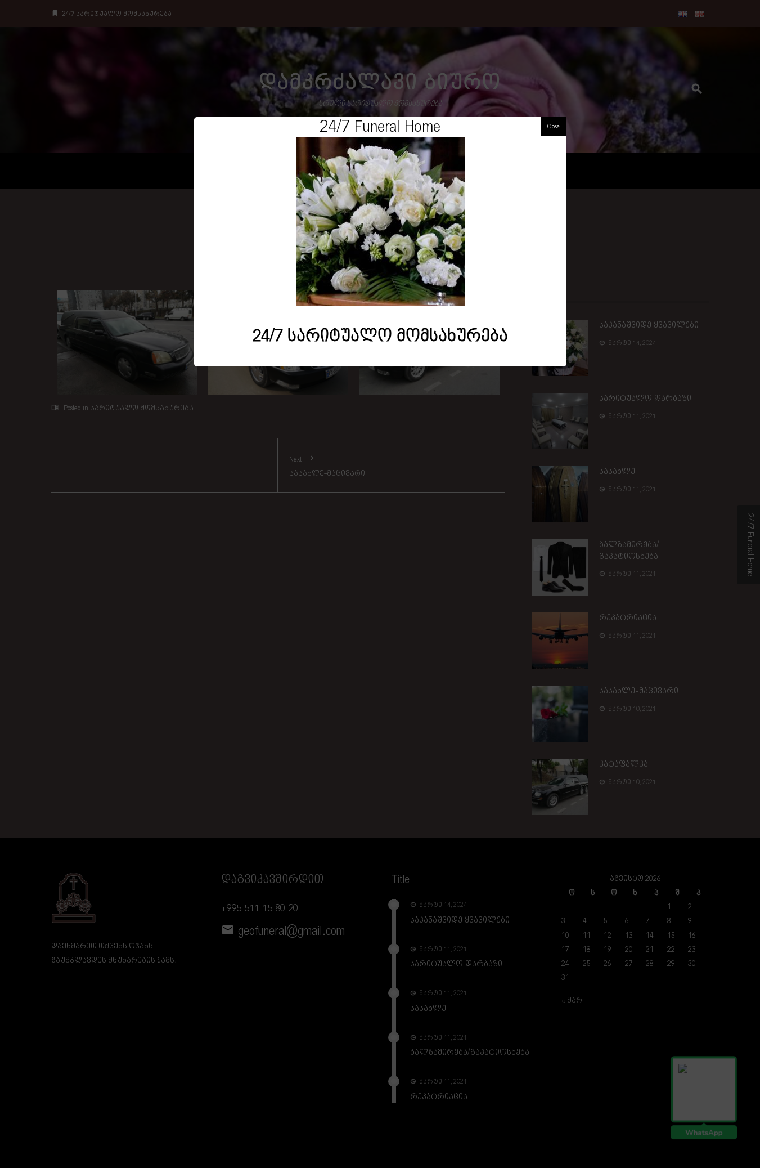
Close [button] (553, 126)
